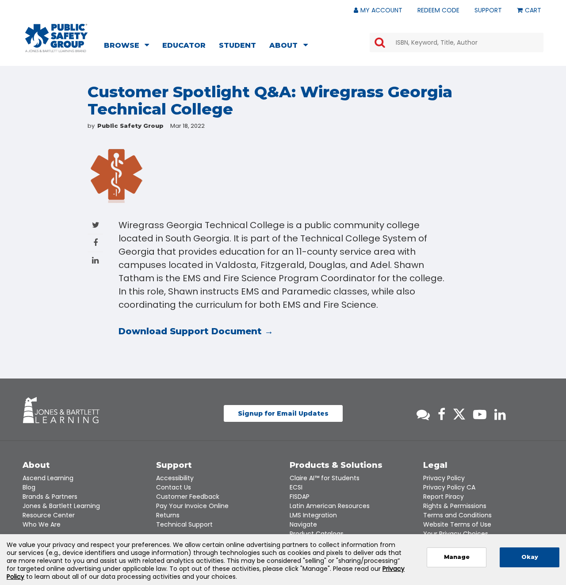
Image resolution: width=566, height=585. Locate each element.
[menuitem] (129, 46)
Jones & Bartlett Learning (61, 505)
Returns (168, 515)
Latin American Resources (330, 505)
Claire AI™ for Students (324, 478)
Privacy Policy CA (449, 487)
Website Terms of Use (457, 524)
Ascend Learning (48, 478)
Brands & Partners (50, 496)
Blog (29, 487)
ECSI (296, 487)
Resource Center (49, 515)
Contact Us (173, 487)
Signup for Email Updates (283, 413)
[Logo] (56, 38)
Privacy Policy (444, 478)
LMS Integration (313, 515)
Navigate (303, 524)
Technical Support (184, 524)
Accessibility (175, 478)
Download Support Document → (196, 331)
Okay (529, 557)
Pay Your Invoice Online (192, 505)
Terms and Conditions (457, 515)
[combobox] (456, 42)
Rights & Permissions (454, 505)
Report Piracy (443, 496)
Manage (457, 557)
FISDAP (300, 496)
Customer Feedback (187, 496)
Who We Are (42, 524)
